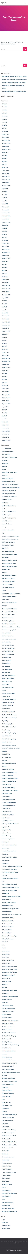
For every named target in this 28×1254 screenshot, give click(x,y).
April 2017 (4, 419)
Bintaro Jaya (5, 557)
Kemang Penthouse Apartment (9, 772)
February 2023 (5, 207)
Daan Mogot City (6, 672)
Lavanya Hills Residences (8, 799)
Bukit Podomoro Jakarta (8, 578)
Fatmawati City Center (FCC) (9, 699)
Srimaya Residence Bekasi (9, 1051)
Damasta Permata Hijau (8, 678)
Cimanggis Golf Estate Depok (9, 611)
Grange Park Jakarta (7, 742)
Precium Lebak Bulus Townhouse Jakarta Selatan (14, 79)
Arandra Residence (7, 524)
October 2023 (5, 182)
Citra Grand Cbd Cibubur (8, 636)
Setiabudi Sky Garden (7, 1005)
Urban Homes (5, 1181)
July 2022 (4, 228)
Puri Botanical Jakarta (7, 920)
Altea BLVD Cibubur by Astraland (10, 484)
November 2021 (6, 252)
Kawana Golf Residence (8, 769)
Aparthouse (5, 502)
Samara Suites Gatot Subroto (9, 972)
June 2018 (4, 376)
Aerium (4, 469)
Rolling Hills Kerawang (8, 939)
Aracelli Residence (7, 521)
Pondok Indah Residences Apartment (11, 896)
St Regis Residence (7, 1057)
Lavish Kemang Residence (8, 805)
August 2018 (5, 370)
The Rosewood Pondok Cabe (9, 1145)
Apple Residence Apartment (9, 518)
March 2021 (5, 276)
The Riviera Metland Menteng (9, 1141)
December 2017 (6, 394)
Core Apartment (6, 666)
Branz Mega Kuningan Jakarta (9, 560)
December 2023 (6, 176)
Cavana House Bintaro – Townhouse (11, 593)
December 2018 (6, 358)
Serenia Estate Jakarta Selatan (9, 990)
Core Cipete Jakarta (7, 669)
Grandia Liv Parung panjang (9, 739)
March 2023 (5, 204)
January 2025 (5, 137)
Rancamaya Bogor (6, 932)
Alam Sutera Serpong (7, 478)
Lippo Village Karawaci (8, 820)
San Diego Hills (6, 978)
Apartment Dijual (6, 514)
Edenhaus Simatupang (7, 687)
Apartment (4, 508)
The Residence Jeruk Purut (9, 1135)
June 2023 (4, 195)
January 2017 (5, 428)
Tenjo (3, 1099)
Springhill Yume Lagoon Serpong (10, 1045)
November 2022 (6, 216)
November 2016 (6, 434)
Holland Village (6, 754)
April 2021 (4, 273)
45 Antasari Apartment (7, 451)
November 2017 (6, 397)
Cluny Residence (6, 663)
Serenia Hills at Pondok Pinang (10, 996)
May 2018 (4, 379)
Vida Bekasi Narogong (7, 1202)
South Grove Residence (8, 1026)
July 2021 (4, 264)
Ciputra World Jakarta (7, 618)
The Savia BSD (5, 1151)
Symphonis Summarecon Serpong (11, 1072)
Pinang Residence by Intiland (9, 884)
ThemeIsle (19, 1250)
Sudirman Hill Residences (8, 1060)
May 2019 (4, 343)
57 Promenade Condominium (9, 457)
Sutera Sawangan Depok (8, 1069)
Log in (3, 1219)
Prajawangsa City (6, 899)
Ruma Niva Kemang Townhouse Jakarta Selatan (14, 82)
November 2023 (6, 179)
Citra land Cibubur (6, 642)
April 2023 (4, 201)
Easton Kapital (5, 684)
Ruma (3, 945)
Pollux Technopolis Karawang (9, 890)
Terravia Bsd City (6, 1102)
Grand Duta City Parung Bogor (9, 733)
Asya (3, 533)
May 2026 (4, 110)
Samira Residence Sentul (8, 975)
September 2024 (6, 149)
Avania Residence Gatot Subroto (10, 539)
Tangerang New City (7, 1090)
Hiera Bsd (4, 751)
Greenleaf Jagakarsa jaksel (9, 745)
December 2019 (6, 322)
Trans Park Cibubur (7, 1169)
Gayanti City (5, 720)
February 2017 (5, 425)
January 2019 (5, 355)
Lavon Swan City (6, 808)
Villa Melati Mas (6, 1205)
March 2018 (5, 385)
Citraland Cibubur (6, 657)
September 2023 (6, 185)
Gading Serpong (6, 708)
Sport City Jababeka (7, 1042)
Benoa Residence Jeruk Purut (9, 554)
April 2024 (4, 164)
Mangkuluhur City (6, 830)
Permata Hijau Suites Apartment (10, 878)
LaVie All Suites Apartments (9, 802)
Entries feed (5, 1222)
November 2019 (6, 325)
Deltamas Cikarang (7, 681)
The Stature (5, 1154)
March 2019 (5, 349)
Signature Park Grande (8, 1011)
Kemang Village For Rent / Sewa (10, 778)
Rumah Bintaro (5, 951)
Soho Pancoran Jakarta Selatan (10, 1020)
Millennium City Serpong (8, 839)
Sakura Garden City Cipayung (9, 966)
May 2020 (4, 307)
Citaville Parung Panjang (8, 621)
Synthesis (4, 1075)
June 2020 (4, 304)
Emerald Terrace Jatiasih (8, 693)
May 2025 (4, 125)
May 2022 (4, 234)
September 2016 (6, 440)
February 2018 (5, 388)
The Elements (5, 1108)
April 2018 (4, 382)
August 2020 (5, 297)
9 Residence (5, 460)
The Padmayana (6, 1126)
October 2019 (5, 328)
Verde (3, 1199)
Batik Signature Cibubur (8, 551)
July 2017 (4, 410)
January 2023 (5, 210)
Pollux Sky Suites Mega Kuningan (10, 887)
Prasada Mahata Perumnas (9, 902)
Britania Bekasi (6, 569)
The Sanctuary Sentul (7, 1148)
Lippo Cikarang (6, 817)
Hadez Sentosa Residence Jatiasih (11, 748)
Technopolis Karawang (8, 1093)
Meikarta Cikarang (6, 833)
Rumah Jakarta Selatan (8, 960)
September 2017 (6, 404)
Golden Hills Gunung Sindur (9, 727)
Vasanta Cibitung (6, 1190)
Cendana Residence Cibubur (9, 596)
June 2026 (4, 107)
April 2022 (4, 237)
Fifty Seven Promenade (8, 702)
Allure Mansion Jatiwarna (8, 481)
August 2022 (5, 225)
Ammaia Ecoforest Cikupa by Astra (11, 487)
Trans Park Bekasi (6, 1166)
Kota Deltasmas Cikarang (8, 787)
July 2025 (4, 119)
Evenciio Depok (6, 696)
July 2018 (4, 373)
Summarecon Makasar (8, 1066)
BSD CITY (4, 572)
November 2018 (6, 361)
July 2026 (4, 104)
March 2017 (5, 422)
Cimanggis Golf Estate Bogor (9, 608)
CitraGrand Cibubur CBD (8, 654)
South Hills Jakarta (7, 1029)
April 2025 (4, 128)
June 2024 (4, 158)
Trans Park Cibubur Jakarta (9, 1172)
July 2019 (4, 337)
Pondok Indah (5, 893)
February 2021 (5, 279)
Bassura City (5, 548)
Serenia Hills (5, 993)
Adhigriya (4, 466)
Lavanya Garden (6, 796)
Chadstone (4, 605)
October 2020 (5, 291)
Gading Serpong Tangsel (8, 711)
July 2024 (4, 155)
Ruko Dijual (5, 942)
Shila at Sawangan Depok (8, 1008)
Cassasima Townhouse (8, 587)
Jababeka (4, 760)
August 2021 (5, 261)
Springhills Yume (6, 1048)
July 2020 (4, 300)
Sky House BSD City (7, 1017)
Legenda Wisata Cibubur (8, 814)
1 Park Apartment (6, 448)
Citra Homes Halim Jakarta (9, 639)
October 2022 (5, 219)
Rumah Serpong (6, 963)
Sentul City (4, 987)
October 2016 (5, 437)
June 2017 (4, 413)
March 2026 (5, 116)
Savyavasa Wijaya (6, 981)
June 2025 (4, 122)
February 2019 (5, 352)
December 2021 (6, 249)
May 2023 (4, 197)
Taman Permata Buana (7, 1084)
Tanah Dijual (5, 1087)
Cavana (4, 590)
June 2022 (4, 231)
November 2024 (6, 143)
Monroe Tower (5, 842)
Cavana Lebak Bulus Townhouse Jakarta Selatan (14, 91)
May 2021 (4, 270)
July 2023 (4, 191)
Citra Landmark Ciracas (8, 645)
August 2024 (5, 152)
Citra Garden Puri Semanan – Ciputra (11, 627)
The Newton (5, 1123)
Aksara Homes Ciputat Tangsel (10, 472)
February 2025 (5, 134)
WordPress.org (6, 1228)
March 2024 (5, 167)
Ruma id (4, 948)
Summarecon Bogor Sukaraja (9, 1063)
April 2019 (4, 346)
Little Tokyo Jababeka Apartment (10, 823)
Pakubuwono (5, 863)
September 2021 (6, 258)
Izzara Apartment (6, 757)
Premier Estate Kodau (7, 905)
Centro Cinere (5, 599)
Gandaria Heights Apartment (9, 714)
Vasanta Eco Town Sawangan (9, 1193)
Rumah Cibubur (6, 954)
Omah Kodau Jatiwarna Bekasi (10, 857)
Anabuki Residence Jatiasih (9, 490)
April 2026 (4, 113)
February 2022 (5, 243)
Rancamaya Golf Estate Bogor (9, 936)
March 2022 (5, 240)
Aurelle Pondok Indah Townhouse (10, 536)
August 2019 (5, 334)
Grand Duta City (6, 730)
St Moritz (4, 1054)
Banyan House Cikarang (8, 545)
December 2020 (6, 285)
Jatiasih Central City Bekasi (9, 763)
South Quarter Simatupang (8, 1032)
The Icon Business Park (8, 1117)
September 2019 (6, 331)
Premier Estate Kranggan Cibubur (10, 908)
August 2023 (5, 188)
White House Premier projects (9, 1211)
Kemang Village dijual (7, 775)
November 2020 (6, 288)
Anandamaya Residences (8, 493)
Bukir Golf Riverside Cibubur (9, 575)
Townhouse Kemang (7, 1163)
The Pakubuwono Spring (8, 1132)
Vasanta (4, 1187)
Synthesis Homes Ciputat (8, 1078)
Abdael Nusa (5, 463)
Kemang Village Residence (9, 781)
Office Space (5, 854)
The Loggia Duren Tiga (7, 1120)
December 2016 (6, 431)
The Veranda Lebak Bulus (8, 1157)
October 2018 (5, 364)
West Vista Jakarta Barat (8, 1208)
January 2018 (5, 391)
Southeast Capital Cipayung (9, 1036)
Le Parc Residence (6, 811)
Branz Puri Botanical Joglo (9, 563)
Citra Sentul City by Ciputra (8, 648)
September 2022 (6, 222)
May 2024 (4, 161)
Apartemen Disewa (6, 499)
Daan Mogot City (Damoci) (8, 675)
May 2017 (4, 416)
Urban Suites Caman (7, 1184)
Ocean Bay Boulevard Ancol (9, 851)
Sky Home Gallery (6, 1014)
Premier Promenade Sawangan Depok (11, 914)
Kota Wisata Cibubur (7, 793)
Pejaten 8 (4, 875)
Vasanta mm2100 (6, 1196)
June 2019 (4, 340)
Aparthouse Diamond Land (8, 505)
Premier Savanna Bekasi (8, 917)
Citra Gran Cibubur (6, 633)
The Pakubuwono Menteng (8, 1129)
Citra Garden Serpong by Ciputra (10, 630)
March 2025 (5, 131)
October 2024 (5, 146)
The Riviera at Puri (6, 1138)
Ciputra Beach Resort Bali (8, 614)
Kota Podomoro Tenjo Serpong (10, 790)
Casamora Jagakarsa (7, 584)
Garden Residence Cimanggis (9, 717)
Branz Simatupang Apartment (9, 566)
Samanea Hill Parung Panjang (9, 969)
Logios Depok (5, 827)
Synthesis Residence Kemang (9, 1081)
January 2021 (5, 282)
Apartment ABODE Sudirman (9, 511)
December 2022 (6, 213)
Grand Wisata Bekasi (7, 736)
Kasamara (4, 766)
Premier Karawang (7, 911)
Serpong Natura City (7, 999)
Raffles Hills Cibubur (7, 929)
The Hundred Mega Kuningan (9, 1114)
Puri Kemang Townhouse (8, 923)
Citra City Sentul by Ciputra (8, 624)
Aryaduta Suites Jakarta (8, 530)
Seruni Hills (5, 1002)
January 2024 (5, 173)
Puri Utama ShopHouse (8, 926)
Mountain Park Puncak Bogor (9, 845)
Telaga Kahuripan (6, 1096)
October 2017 (5, 400)
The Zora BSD (5, 1160)
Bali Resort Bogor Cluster (8, 542)
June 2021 (4, 267)
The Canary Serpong (7, 1105)
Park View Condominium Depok (10, 872)
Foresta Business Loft (7, 705)
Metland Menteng (6, 836)
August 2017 (5, 406)
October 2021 (5, 255)
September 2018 (6, 367)
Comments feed (6, 1225)
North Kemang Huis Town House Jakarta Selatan (14, 76)
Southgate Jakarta (6, 1039)
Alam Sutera (5, 475)
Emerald (4, 690)
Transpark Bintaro (6, 1175)
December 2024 (6, 140)
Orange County (5, 860)
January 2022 (5, 246)
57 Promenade (5, 454)
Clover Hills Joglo (6, 660)
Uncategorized (6, 1178)
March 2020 (5, 313)
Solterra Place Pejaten (7, 1023)
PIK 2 (3, 881)
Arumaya (4, 527)
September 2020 (6, 294)
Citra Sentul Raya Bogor (8, 651)
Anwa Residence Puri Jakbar (9, 496)
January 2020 (5, 319)
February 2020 (5, 316)
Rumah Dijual (5, 957)
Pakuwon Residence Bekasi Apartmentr (12, 866)
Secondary (5, 984)
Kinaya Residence (6, 784)
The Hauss (4, 1111)
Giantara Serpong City (7, 723)
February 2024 (5, 170)
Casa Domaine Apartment (8, 581)
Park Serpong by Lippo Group (9, 869)
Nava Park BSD (5, 848)
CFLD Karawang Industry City (9, 602)
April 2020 (4, 310)
